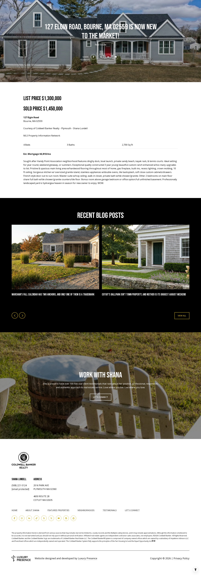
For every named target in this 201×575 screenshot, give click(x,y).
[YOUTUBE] (58, 518)
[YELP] (44, 518)
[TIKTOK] (36, 518)
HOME (14, 510)
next (22, 315)
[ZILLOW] (73, 518)
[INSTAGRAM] (21, 518)
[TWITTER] (51, 518)
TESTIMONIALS (110, 510)
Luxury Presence (87, 558)
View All (182, 315)
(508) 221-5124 (19, 485)
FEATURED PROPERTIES (58, 510)
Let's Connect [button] (100, 397)
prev (15, 315)
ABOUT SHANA (32, 510)
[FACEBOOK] (14, 518)
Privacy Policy (181, 558)
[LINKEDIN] (29, 518)
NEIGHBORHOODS (86, 510)
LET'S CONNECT (132, 510)
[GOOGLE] (66, 518)
